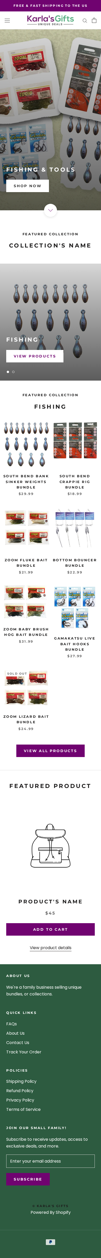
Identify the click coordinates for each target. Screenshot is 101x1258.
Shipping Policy (21, 1081)
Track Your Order (23, 1052)
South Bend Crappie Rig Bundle (75, 481)
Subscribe (28, 1179)
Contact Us (17, 1043)
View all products (50, 750)
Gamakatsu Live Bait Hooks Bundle (74, 643)
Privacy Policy (20, 1100)
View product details (50, 948)
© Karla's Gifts (50, 1206)
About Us (15, 1033)
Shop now (27, 186)
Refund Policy (19, 1091)
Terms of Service (23, 1109)
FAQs (11, 1024)
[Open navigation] (7, 20)
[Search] (85, 20)
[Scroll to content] (50, 210)
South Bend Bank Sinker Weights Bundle (26, 481)
